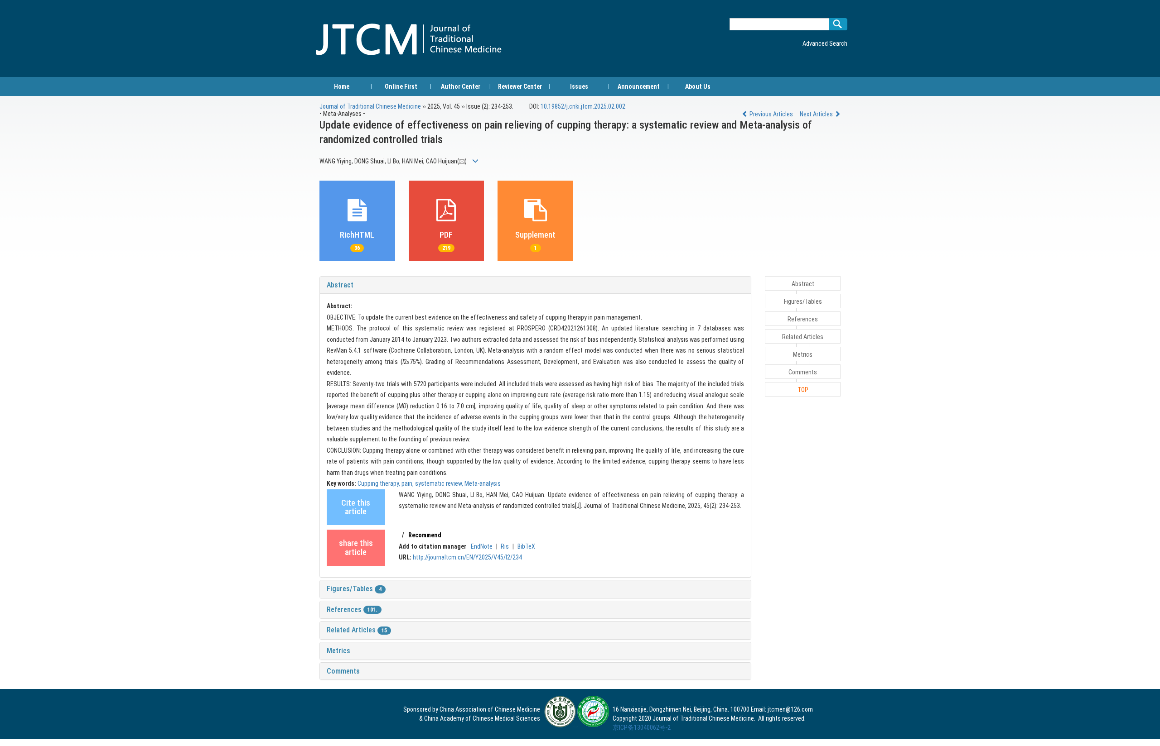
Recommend (424, 535)
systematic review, (439, 483)
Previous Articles (771, 114)
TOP (803, 389)
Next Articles (817, 114)
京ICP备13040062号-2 (642, 727)
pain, (408, 483)
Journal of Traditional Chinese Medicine (370, 106)
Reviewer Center (520, 86)
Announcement (639, 86)
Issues (579, 86)
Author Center (460, 86)
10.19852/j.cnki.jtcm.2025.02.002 (583, 106)
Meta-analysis (482, 483)
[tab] (535, 285)
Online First (401, 86)
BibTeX (526, 546)
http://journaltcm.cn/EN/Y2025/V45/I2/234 (467, 557)
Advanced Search (824, 43)
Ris (505, 546)
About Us (697, 86)
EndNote (482, 546)
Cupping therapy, (379, 483)
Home (341, 86)
